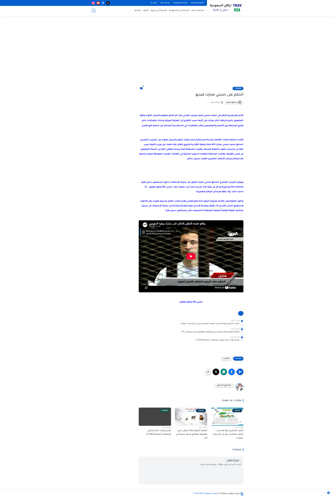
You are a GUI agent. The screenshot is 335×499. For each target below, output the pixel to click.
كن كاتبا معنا (165, 3)
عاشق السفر (231, 102)
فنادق (146, 10)
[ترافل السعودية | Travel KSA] (225, 7)
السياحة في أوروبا (158, 10)
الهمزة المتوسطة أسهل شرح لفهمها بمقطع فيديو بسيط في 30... (209, 332)
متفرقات (237, 88)
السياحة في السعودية (179, 10)
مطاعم (138, 10)
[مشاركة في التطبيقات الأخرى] (208, 372)
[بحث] (94, 11)
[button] (231, 372)
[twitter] (108, 3)
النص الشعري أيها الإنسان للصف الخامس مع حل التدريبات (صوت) (209, 324)
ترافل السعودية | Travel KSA (205, 494)
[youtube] (98, 3)
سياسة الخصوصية (180, 3)
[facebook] (103, 3)
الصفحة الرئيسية (197, 3)
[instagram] (93, 3)
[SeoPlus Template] (241, 493)
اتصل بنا (153, 3)
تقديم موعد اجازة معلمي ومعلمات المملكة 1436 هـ (217, 340)
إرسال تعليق (233, 461)
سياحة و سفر (197, 10)
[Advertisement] (167, 52)
